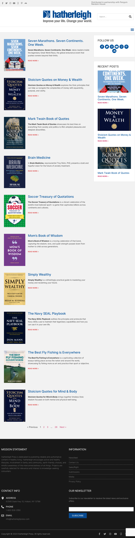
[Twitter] (107, 47)
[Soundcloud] (114, 51)
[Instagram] (112, 47)
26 (56, 427)
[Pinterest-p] (126, 47)
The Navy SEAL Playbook (47, 313)
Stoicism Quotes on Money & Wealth (55, 80)
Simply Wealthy (39, 274)
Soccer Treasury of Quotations (51, 197)
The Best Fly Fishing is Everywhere (54, 352)
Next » (63, 427)
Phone (9, 506)
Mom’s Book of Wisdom (45, 236)
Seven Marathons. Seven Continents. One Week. (56, 43)
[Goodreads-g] (121, 47)
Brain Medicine (39, 157)
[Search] (130, 16)
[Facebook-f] (102, 47)
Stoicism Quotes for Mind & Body (52, 391)
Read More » (33, 61)
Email (9, 515)
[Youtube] (117, 47)
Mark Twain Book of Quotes (48, 119)
